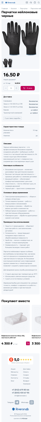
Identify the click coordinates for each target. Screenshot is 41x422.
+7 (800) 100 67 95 (20, 393)
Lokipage (24, 418)
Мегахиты (14, 372)
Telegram (10, 402)
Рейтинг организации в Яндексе (20, 360)
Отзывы (26, 378)
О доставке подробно (12, 118)
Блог (12, 381)
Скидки (26, 375)
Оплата (25, 372)
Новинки (14, 375)
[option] (8, 63)
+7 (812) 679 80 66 (20, 390)
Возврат (26, 381)
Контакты (14, 378)
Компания (26, 384)
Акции (13, 369)
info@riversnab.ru (21, 396)
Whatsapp (24, 402)
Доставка (26, 369)
